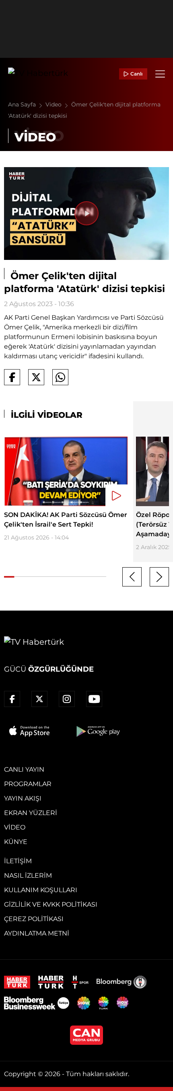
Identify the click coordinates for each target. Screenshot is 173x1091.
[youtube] (94, 699)
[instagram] (67, 699)
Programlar (27, 784)
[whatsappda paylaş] (60, 377)
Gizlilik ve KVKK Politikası (50, 904)
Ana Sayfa (22, 104)
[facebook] (12, 699)
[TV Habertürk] (38, 73)
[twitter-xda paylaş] (36, 377)
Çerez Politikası (34, 919)
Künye (15, 842)
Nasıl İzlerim (28, 875)
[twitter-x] (39, 699)
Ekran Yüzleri (30, 813)
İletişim (18, 861)
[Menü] (160, 73)
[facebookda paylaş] (12, 377)
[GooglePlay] (97, 731)
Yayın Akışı (22, 798)
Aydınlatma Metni (36, 933)
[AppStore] (30, 731)
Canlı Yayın (24, 769)
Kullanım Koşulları (40, 890)
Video (54, 104)
